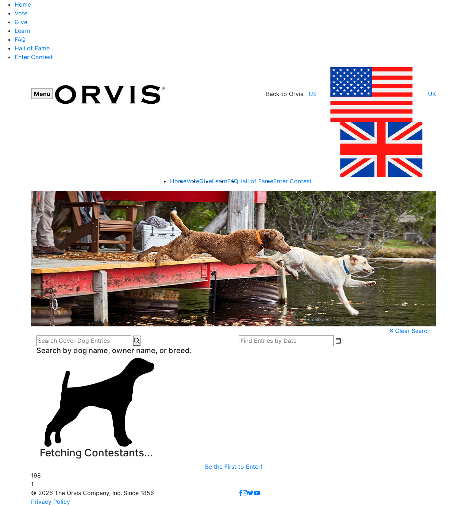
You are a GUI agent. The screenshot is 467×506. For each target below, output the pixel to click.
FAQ (20, 39)
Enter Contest (34, 57)
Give (21, 22)
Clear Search (412, 330)
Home (23, 4)
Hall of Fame (32, 48)
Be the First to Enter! (233, 466)
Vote (21, 13)
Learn (22, 30)
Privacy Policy (50, 501)
